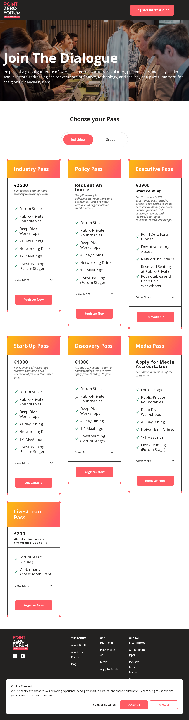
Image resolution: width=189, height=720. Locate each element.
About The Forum (77, 654)
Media (103, 662)
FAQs (74, 664)
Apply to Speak (109, 669)
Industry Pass (31, 168)
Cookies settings (104, 704)
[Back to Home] (12, 9)
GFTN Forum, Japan (137, 652)
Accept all (134, 704)
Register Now (33, 300)
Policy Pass (89, 168)
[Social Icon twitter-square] (23, 656)
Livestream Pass (28, 514)
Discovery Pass (94, 345)
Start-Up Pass (31, 345)
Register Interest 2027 (152, 10)
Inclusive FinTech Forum (134, 667)
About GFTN (78, 645)
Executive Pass (154, 168)
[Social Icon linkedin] (15, 656)
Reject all (163, 704)
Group (111, 139)
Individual (78, 139)
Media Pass (149, 345)
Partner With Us (107, 652)
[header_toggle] (183, 10)
